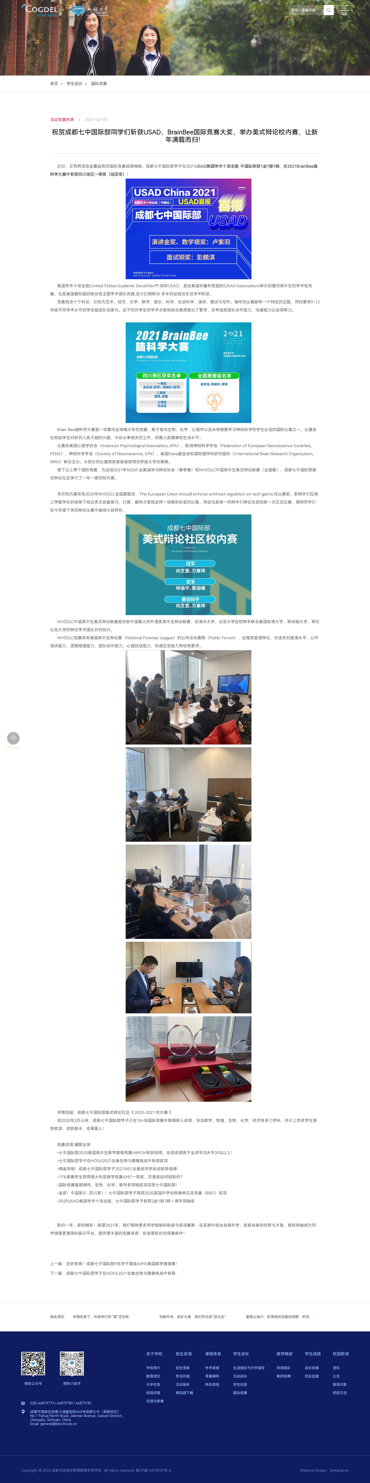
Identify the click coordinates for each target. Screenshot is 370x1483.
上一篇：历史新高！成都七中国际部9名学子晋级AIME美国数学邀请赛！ (114, 1264)
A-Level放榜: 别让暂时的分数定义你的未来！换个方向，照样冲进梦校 (280, 1317)
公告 (336, 1376)
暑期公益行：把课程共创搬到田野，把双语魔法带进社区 (193, 1317)
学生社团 (240, 1385)
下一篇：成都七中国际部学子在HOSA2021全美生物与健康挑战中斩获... (114, 1273)
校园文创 (340, 1393)
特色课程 (212, 1385)
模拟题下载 (184, 1393)
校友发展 (312, 1376)
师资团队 (284, 1368)
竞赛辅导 (212, 1376)
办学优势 (153, 1385)
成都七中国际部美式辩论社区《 (106, 1112)
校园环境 (153, 1393)
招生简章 (183, 1368)
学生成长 (74, 83)
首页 (54, 83)
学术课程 (212, 1368)
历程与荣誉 (155, 1401)
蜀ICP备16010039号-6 (153, 1470)
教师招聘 (284, 1376)
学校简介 (153, 1368)
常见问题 (183, 1376)
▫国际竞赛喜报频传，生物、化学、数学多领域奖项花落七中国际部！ (118, 1185)
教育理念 (153, 1376)
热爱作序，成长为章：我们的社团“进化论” (106, 1317)
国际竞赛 (99, 83)
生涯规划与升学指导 (249, 1368)
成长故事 (312, 1368)
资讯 (336, 1368)
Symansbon (339, 1470)
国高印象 (340, 1385)
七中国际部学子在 (75, 1160)
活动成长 (240, 1376)
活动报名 (183, 1385)
